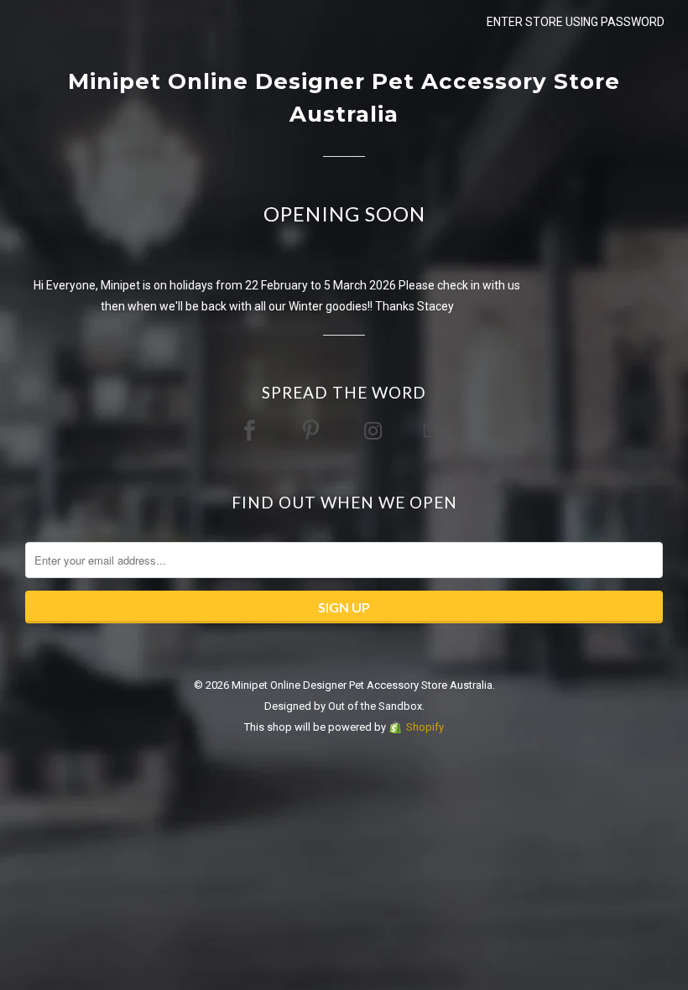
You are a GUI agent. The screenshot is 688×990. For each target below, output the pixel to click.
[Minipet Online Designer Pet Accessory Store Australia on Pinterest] (313, 431)
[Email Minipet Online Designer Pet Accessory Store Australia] (436, 431)
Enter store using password (576, 22)
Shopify (425, 727)
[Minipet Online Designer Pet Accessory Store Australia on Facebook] (251, 431)
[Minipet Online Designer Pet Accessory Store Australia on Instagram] (375, 431)
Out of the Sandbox (375, 706)
